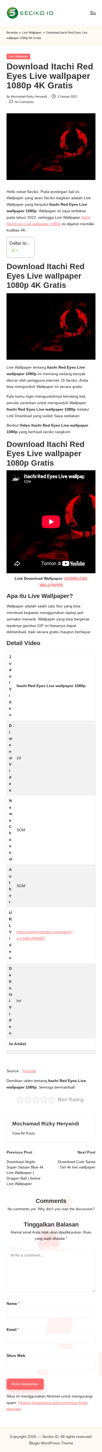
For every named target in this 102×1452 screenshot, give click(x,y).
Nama (13, 1304)
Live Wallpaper (32, 32)
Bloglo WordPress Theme (51, 1443)
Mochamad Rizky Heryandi (45, 1123)
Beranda (12, 32)
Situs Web (16, 1356)
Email (13, 1330)
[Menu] (92, 12)
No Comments (24, 102)
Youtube (29, 1071)
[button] (23, 1133)
